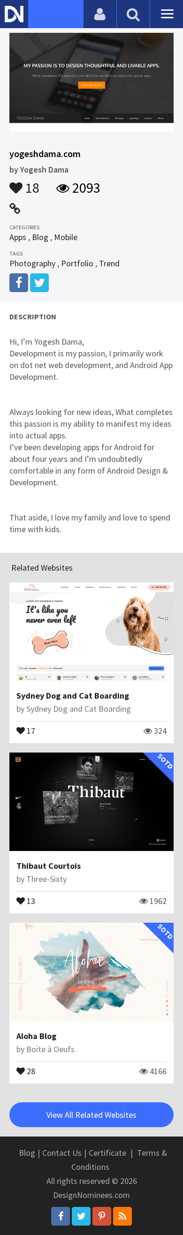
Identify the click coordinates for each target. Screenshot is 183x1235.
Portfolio (77, 263)
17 (30, 730)
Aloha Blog (36, 1036)
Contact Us (62, 1152)
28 (30, 1070)
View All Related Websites (91, 1114)
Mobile (65, 237)
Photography (32, 263)
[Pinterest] (101, 1216)
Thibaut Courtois (48, 865)
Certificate (107, 1152)
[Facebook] (60, 1216)
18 (31, 183)
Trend (109, 263)
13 (30, 900)
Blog (40, 237)
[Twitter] (81, 1216)
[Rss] (122, 1216)
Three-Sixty (46, 879)
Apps (17, 237)
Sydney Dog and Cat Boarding (72, 695)
